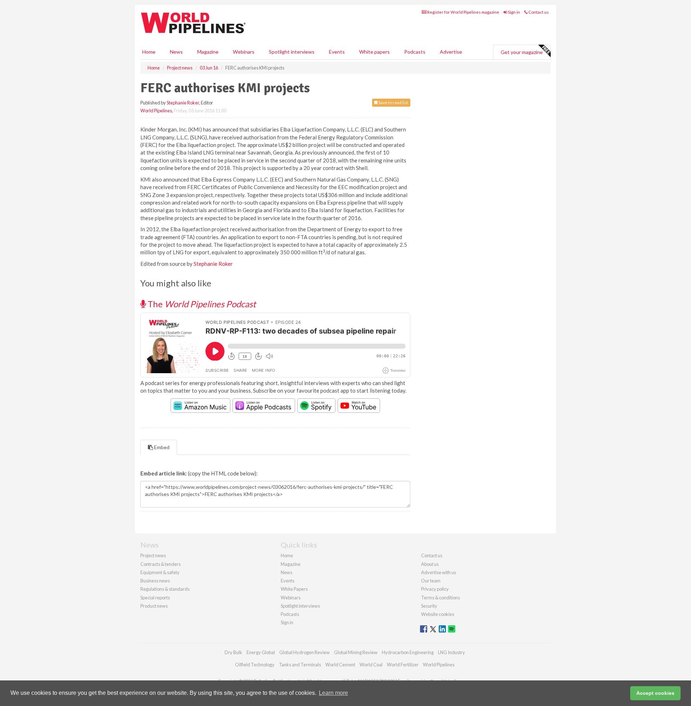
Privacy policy (435, 589)
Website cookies (437, 614)
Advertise (451, 52)
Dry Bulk (233, 652)
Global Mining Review (356, 652)
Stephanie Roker (183, 103)
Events (337, 52)
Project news (153, 555)
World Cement (340, 664)
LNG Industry (451, 652)
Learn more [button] (333, 693)
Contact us (538, 12)
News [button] (176, 52)
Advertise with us (438, 572)
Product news (154, 606)
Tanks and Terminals (300, 664)
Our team (431, 581)
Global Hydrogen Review (304, 652)
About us (430, 564)
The (201, 304)
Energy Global (261, 652)
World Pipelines (156, 110)
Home (148, 52)
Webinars (243, 52)
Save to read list (393, 102)
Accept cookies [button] (655, 693)
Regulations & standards (165, 589)
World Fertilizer (403, 664)
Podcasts (414, 52)
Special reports (155, 597)
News (286, 572)
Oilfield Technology (255, 664)
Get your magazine (522, 52)
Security (429, 606)
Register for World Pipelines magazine (462, 12)
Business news (155, 581)
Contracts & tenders (160, 564)
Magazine (207, 52)
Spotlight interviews (292, 52)
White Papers (294, 589)
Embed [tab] (161, 447)
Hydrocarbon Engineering (408, 652)
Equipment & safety (160, 572)
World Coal (371, 664)
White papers (374, 52)
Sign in (513, 12)
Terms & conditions (440, 597)
